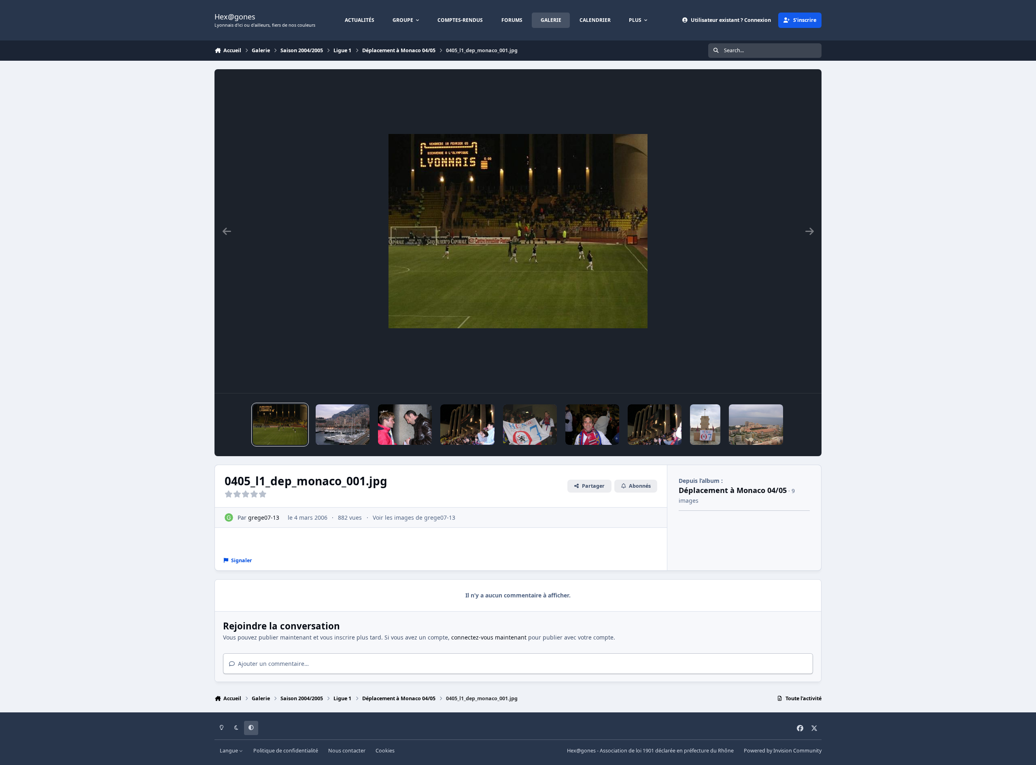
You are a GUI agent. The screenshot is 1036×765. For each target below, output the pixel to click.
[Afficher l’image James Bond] (705, 424)
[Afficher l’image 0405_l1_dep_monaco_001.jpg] (280, 424)
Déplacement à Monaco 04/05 (733, 490)
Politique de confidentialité (285, 750)
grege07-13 (263, 517)
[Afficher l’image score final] (467, 424)
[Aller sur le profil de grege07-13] (229, 517)
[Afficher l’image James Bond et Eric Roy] (405, 424)
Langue (229, 750)
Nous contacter (346, 750)
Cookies (385, 750)
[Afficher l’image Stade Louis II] (756, 424)
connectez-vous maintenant (488, 637)
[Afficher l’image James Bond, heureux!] (592, 424)
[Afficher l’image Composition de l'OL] (654, 424)
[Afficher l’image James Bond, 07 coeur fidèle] (530, 424)
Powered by (783, 750)
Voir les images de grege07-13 (414, 517)
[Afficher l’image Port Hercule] (342, 424)
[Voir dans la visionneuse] (518, 231)
